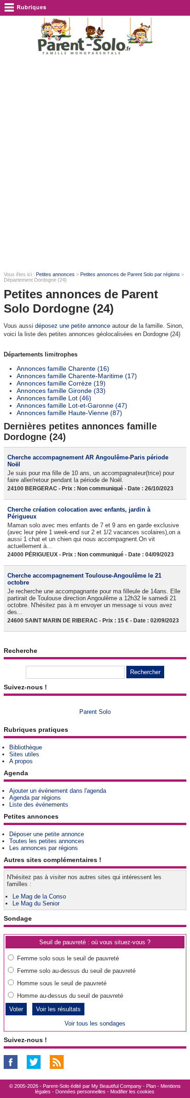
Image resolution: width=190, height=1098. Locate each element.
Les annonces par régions (43, 848)
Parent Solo (95, 711)
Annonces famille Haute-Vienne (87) (69, 412)
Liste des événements (38, 804)
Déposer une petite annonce (46, 834)
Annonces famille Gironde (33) (61, 390)
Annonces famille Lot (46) (54, 398)
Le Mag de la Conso (39, 896)
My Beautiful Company (116, 1086)
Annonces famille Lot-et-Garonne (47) (72, 405)
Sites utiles (24, 754)
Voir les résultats (58, 1009)
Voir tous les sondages (95, 1023)
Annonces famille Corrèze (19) (61, 383)
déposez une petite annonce (72, 325)
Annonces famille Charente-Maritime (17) (77, 376)
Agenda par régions (35, 797)
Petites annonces (55, 274)
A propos (21, 761)
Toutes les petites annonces (46, 841)
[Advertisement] (95, 162)
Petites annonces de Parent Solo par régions (130, 274)
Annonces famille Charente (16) (63, 368)
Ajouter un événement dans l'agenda (57, 790)
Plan (151, 1086)
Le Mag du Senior (35, 903)
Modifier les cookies (132, 1091)
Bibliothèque (25, 747)
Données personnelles (80, 1091)
